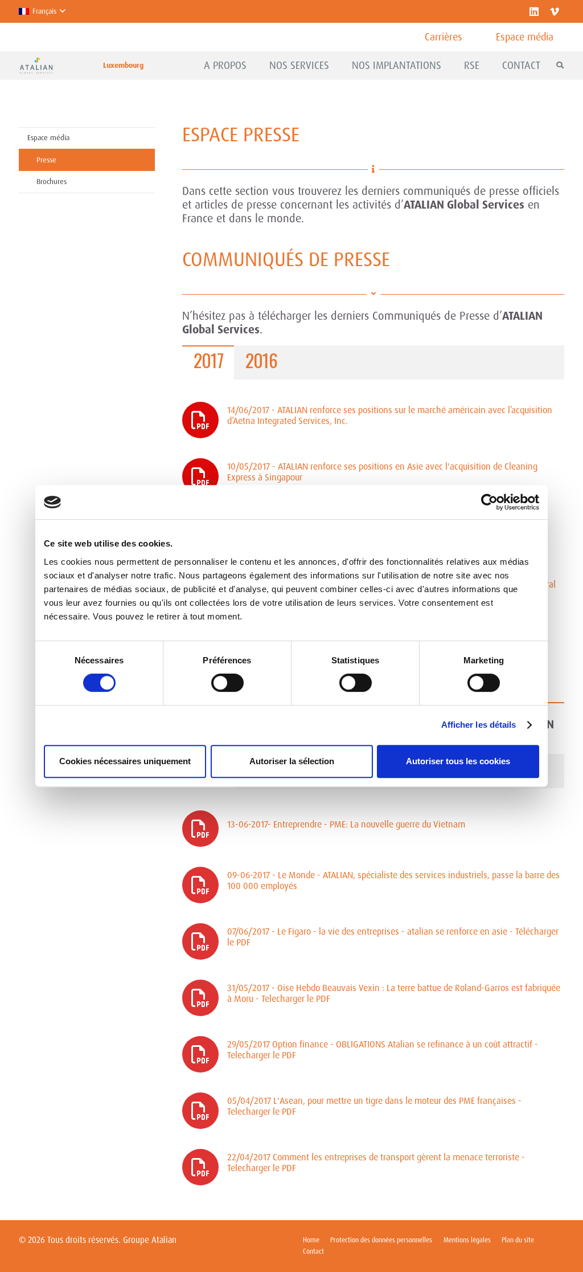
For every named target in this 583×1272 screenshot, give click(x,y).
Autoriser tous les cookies (458, 761)
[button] (42, 11)
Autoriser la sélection (291, 761)
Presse (46, 160)
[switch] (227, 683)
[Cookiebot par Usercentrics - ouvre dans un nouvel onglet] (489, 502)
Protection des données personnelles (381, 1240)
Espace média (48, 137)
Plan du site (518, 1240)
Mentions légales (467, 1240)
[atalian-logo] (36, 65)
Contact (313, 1251)
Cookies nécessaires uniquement (125, 761)
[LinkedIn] (534, 11)
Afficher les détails (478, 724)
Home (311, 1240)
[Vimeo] (554, 11)
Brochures (51, 181)
